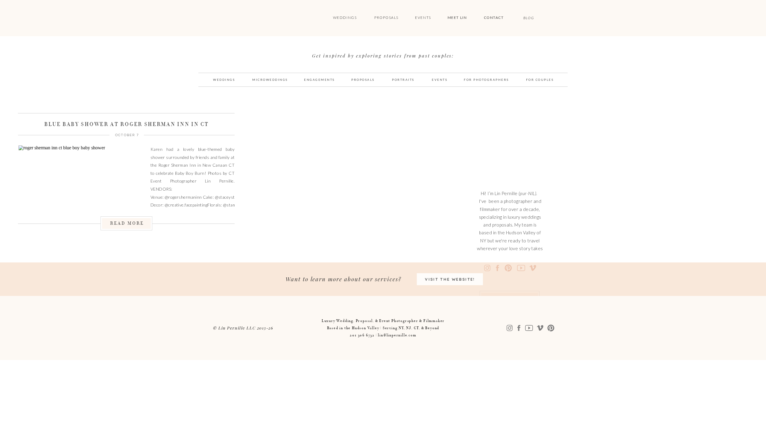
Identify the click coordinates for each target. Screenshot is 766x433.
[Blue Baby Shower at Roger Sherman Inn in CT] (79, 177)
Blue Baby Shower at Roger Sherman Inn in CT (126, 124)
